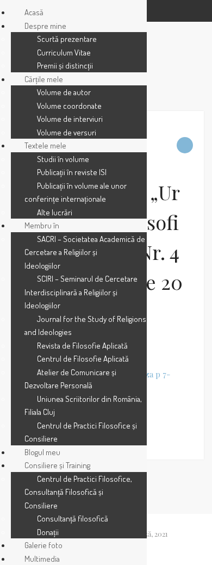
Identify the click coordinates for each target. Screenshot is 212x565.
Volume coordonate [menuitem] (69, 106)
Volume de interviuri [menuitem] (70, 119)
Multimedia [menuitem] (42, 559)
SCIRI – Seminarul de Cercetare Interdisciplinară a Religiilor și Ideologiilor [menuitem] (81, 292)
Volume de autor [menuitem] (64, 92)
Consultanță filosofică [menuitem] (72, 518)
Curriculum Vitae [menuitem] (64, 52)
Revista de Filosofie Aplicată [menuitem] (82, 345)
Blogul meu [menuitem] (42, 452)
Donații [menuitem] (48, 532)
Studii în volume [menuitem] (63, 159)
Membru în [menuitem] (41, 225)
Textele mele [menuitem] (45, 145)
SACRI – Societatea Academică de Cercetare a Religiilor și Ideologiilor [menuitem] (84, 252)
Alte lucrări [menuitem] (54, 212)
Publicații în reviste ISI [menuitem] (72, 172)
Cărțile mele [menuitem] (43, 79)
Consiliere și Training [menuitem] (57, 465)
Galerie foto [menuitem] (43, 545)
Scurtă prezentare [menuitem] (67, 39)
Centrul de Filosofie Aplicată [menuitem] (83, 358)
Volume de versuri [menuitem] (66, 132)
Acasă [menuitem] (33, 12)
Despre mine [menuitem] (45, 26)
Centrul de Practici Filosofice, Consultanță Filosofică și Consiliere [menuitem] (78, 492)
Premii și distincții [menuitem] (65, 65)
